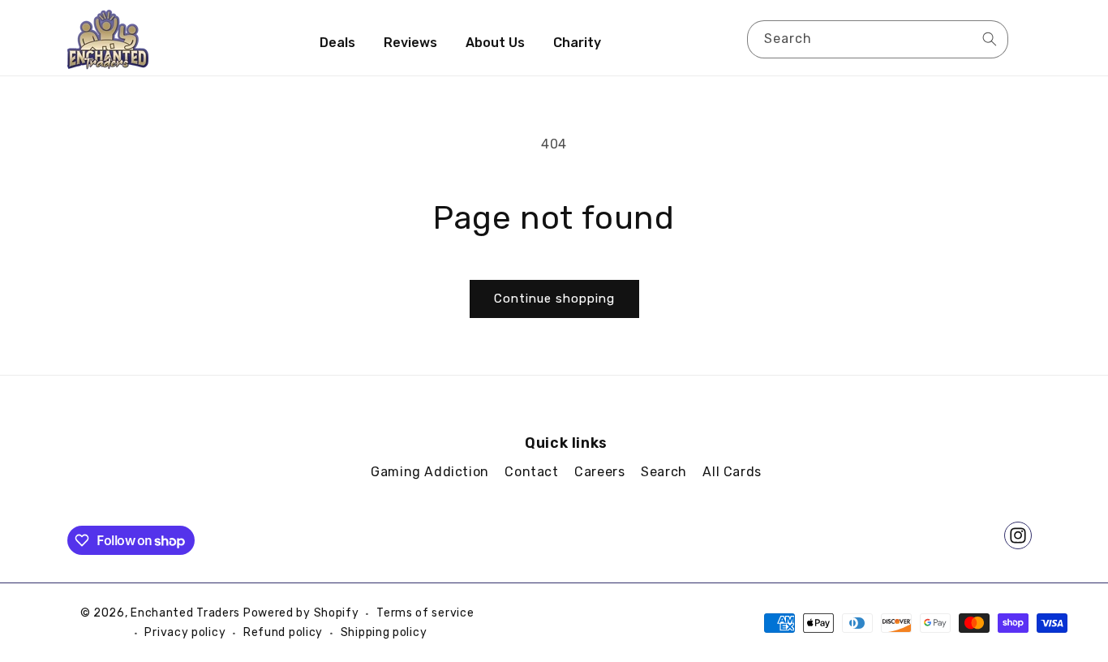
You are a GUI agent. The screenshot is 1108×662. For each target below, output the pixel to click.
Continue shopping (554, 298)
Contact (531, 471)
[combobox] (877, 39)
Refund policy (283, 632)
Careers (599, 471)
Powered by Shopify (301, 613)
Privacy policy (184, 632)
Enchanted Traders (185, 613)
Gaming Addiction (430, 471)
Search (664, 471)
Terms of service (425, 613)
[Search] (989, 39)
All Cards (731, 471)
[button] (1026, 38)
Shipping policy (384, 632)
